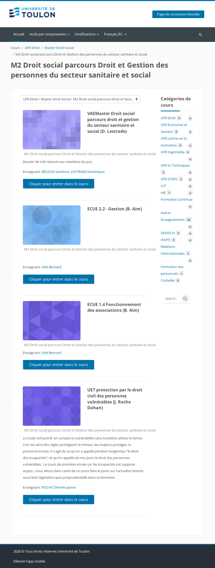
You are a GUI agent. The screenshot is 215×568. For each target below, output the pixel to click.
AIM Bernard (51, 267)
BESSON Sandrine (55, 171)
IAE (165, 192)
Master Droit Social (59, 48)
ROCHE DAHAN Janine (59, 487)
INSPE (167, 239)
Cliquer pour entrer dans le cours (58, 183)
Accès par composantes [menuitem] (47, 34)
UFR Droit (32, 48)
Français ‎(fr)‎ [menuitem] (113, 34)
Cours (15, 48)
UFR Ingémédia (175, 152)
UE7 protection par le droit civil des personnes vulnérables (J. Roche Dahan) (114, 399)
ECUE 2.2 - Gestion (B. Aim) (114, 209)
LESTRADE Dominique (88, 171)
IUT (163, 185)
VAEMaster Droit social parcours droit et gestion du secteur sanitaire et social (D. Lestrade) (113, 122)
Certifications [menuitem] (85, 34)
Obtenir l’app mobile (29, 561)
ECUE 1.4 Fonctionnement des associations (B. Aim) (114, 307)
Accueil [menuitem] (18, 34)
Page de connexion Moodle (178, 14)
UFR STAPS (171, 179)
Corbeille (170, 280)
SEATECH (170, 233)
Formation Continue (176, 199)
